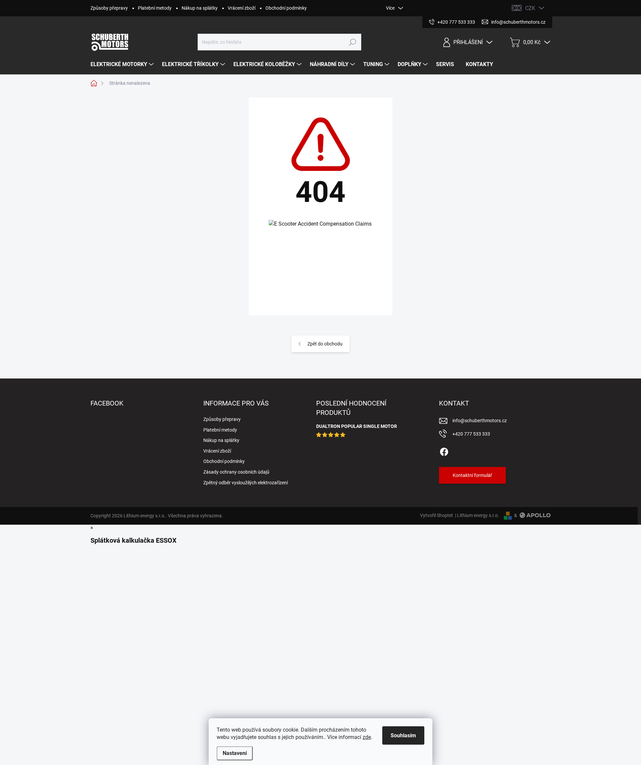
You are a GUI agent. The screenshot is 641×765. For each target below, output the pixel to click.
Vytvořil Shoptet (436, 515)
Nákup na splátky (200, 8)
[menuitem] (122, 64)
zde (367, 737)
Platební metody (155, 8)
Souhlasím (403, 735)
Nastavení (235, 753)
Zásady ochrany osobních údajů (236, 472)
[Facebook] (444, 451)
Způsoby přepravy (109, 8)
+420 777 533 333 (471, 434)
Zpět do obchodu (325, 343)
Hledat (353, 42)
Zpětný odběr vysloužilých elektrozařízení (245, 482)
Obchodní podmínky (286, 8)
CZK (530, 8)
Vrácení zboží (241, 8)
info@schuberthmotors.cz (479, 420)
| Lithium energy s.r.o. (476, 515)
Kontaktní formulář (472, 475)
